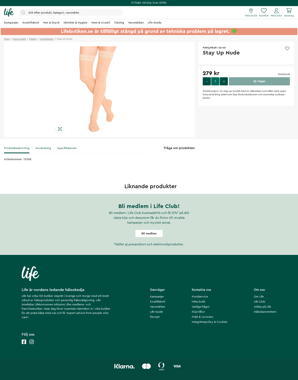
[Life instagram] (31, 345)
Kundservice (200, 296)
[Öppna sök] (71, 12)
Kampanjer (157, 296)
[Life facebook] (24, 345)
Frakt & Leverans (202, 317)
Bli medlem (149, 233)
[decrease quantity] (207, 81)
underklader (47, 39)
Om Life (259, 296)
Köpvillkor (198, 311)
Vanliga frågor (201, 306)
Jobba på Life (262, 306)
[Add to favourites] (287, 48)
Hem (6, 39)
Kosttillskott (157, 301)
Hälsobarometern (265, 311)
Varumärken (157, 306)
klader (32, 39)
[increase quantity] (224, 81)
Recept (155, 317)
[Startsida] (9, 12)
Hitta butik (198, 301)
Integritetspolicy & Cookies (209, 322)
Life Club (259, 301)
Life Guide (156, 311)
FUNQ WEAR (210, 47)
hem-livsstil (19, 39)
